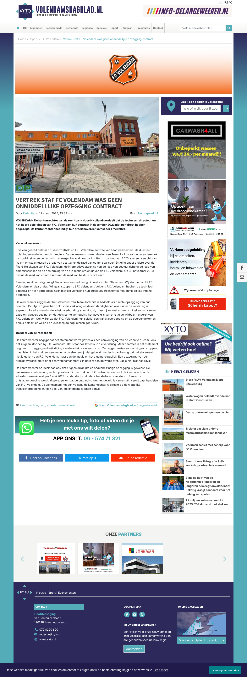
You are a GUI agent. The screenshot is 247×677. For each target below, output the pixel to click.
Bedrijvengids (54, 28)
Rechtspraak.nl (148, 213)
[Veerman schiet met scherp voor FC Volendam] (173, 450)
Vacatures (143, 28)
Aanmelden (134, 649)
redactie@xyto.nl (50, 634)
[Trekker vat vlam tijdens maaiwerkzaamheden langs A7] (173, 433)
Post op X (89, 458)
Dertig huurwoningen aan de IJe (207, 412)
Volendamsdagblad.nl (69, 9)
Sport (33, 39)
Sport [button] (115, 28)
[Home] (18, 28)
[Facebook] (127, 614)
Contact (158, 28)
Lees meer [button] (160, 670)
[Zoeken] (229, 28)
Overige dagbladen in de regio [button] (198, 640)
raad (42, 405)
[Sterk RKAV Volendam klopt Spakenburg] (173, 385)
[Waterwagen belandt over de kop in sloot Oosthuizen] (173, 401)
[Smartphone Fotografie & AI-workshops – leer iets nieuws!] (173, 466)
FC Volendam (50, 39)
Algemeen (36, 28)
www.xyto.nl (47, 639)
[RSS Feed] (142, 614)
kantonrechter (29, 405)
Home (22, 39)
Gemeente (71, 28)
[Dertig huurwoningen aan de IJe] (173, 417)
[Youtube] (135, 614)
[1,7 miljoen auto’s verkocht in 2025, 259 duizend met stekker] (173, 505)
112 (25, 28)
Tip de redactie (136, 458)
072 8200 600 (48, 629)
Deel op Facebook (43, 458)
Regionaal (87, 28)
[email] (242, 277)
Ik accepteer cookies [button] (225, 670)
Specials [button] (101, 28)
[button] (18, 559)
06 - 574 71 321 (102, 438)
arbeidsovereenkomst (61, 405)
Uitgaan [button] (127, 28)
